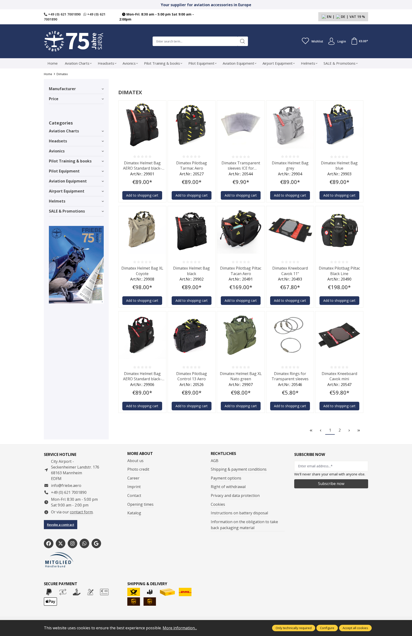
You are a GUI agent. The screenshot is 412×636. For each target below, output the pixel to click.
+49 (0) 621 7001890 (64, 14)
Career (133, 478)
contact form (81, 512)
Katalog (134, 513)
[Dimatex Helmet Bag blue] (339, 124)
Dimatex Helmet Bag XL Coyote (142, 271)
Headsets (58, 141)
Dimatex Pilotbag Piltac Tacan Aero (240, 271)
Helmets (57, 201)
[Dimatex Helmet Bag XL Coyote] (142, 230)
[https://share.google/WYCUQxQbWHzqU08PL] (96, 543)
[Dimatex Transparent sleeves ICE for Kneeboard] (241, 124)
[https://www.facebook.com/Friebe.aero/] (48, 543)
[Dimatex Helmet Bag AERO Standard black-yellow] (142, 124)
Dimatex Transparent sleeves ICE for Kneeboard (240, 165)
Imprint (134, 486)
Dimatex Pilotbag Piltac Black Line (339, 271)
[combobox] (195, 41)
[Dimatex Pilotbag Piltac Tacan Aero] (241, 230)
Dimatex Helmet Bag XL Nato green (241, 376)
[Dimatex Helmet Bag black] (192, 230)
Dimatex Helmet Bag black (191, 271)
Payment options (226, 478)
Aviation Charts (64, 131)
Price (53, 98)
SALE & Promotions (67, 211)
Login (341, 41)
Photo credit (138, 469)
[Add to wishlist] (161, 105)
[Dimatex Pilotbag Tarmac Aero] (192, 124)
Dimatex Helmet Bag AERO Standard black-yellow (142, 165)
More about (140, 453)
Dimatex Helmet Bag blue (339, 165)
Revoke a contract (60, 524)
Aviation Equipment (68, 181)
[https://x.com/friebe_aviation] (60, 543)
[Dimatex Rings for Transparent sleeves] (290, 335)
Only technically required (294, 628)
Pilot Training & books (70, 161)
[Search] (242, 41)
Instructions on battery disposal (239, 513)
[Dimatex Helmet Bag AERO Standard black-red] (142, 335)
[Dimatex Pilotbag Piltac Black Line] (339, 230)
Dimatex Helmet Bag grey (290, 165)
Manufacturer (62, 88)
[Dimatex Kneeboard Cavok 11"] (290, 230)
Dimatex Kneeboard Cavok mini (339, 376)
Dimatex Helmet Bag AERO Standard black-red (142, 376)
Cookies (218, 504)
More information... (180, 628)
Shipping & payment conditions (239, 469)
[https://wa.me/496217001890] (84, 543)
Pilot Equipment (64, 171)
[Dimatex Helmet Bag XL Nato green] (241, 335)
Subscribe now (331, 483)
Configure (327, 628)
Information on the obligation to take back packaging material (244, 525)
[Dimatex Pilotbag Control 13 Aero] (192, 335)
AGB (214, 460)
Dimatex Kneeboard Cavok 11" (290, 271)
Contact (134, 495)
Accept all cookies (355, 628)
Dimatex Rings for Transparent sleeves (290, 376)
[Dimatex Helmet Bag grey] (290, 124)
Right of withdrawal (228, 486)
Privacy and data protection (235, 495)
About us (135, 460)
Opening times (140, 504)
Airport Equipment (66, 191)
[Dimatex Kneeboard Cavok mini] (339, 335)
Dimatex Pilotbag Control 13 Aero (191, 376)
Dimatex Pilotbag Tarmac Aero (191, 165)
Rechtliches (223, 453)
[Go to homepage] (73, 41)
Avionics (57, 151)
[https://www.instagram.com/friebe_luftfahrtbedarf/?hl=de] (72, 543)
